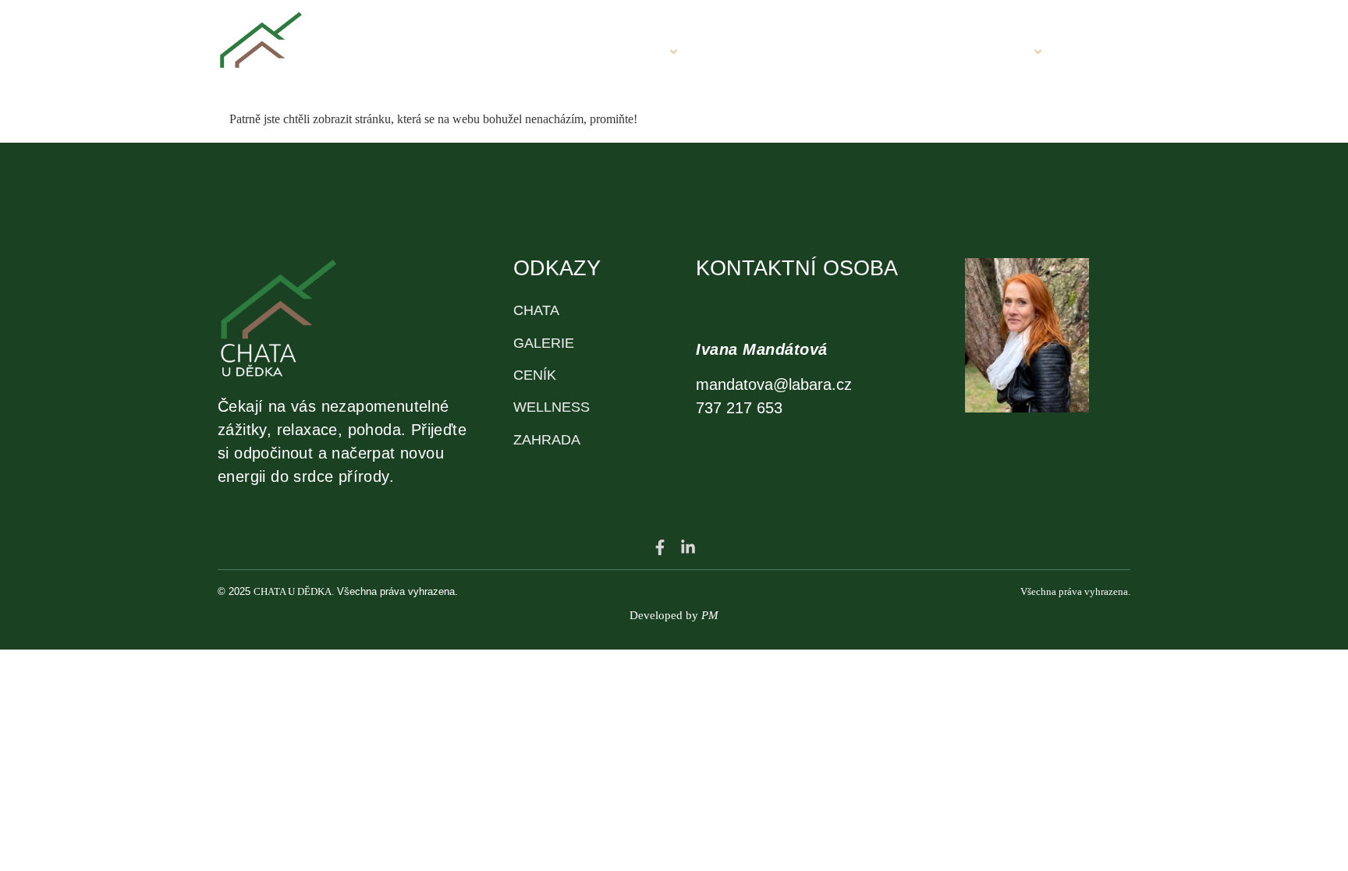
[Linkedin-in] (688, 547)
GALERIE (734, 53)
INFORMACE (986, 53)
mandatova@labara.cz (774, 384)
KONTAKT (1100, 53)
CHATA (639, 53)
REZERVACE (824, 53)
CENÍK (905, 53)
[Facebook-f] (660, 547)
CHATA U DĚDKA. (294, 591)
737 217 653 (739, 407)
